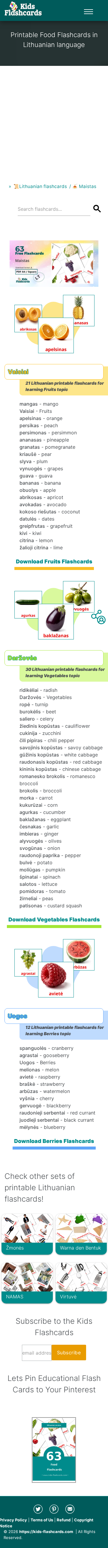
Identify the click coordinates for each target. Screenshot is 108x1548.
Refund (63, 1519)
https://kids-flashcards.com (46, 1531)
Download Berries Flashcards (54, 1141)
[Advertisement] (54, 120)
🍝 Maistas (84, 186)
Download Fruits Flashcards (54, 561)
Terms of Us (42, 1519)
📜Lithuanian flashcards (40, 186)
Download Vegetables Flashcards (54, 919)
